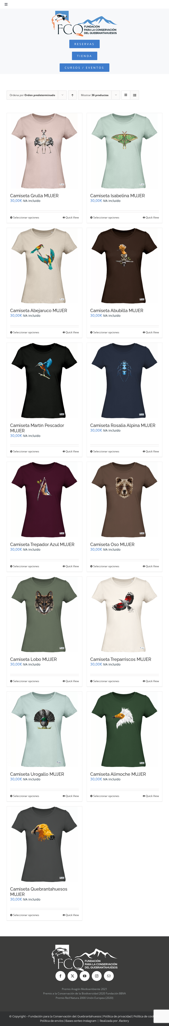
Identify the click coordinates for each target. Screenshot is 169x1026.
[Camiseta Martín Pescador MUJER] (44, 380)
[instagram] (97, 976)
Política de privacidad (117, 1016)
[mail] (109, 976)
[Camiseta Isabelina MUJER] (124, 151)
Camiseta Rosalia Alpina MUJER (122, 425)
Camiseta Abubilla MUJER (116, 310)
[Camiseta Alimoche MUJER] (124, 729)
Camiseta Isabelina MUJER (117, 195)
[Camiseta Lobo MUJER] (44, 614)
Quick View (72, 217)
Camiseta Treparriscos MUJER (120, 659)
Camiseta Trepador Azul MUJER (42, 544)
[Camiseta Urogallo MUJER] (44, 729)
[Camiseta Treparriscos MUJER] (124, 614)
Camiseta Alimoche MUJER (118, 774)
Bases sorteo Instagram (80, 1020)
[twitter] (72, 976)
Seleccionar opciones (26, 217)
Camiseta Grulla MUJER (34, 195)
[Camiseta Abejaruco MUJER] (44, 265)
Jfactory (123, 1020)
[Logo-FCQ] (84, 12)
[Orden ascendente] (72, 95)
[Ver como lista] (134, 95)
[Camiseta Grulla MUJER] (44, 151)
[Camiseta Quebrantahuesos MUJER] (44, 844)
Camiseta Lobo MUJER (33, 659)
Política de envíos (51, 1020)
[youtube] (85, 976)
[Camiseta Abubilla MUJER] (124, 265)
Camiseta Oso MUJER (112, 544)
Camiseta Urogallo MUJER (37, 774)
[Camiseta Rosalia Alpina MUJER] (124, 380)
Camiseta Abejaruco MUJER (38, 310)
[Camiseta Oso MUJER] (124, 499)
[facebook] (60, 976)
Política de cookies (146, 1016)
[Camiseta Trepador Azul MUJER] (44, 499)
